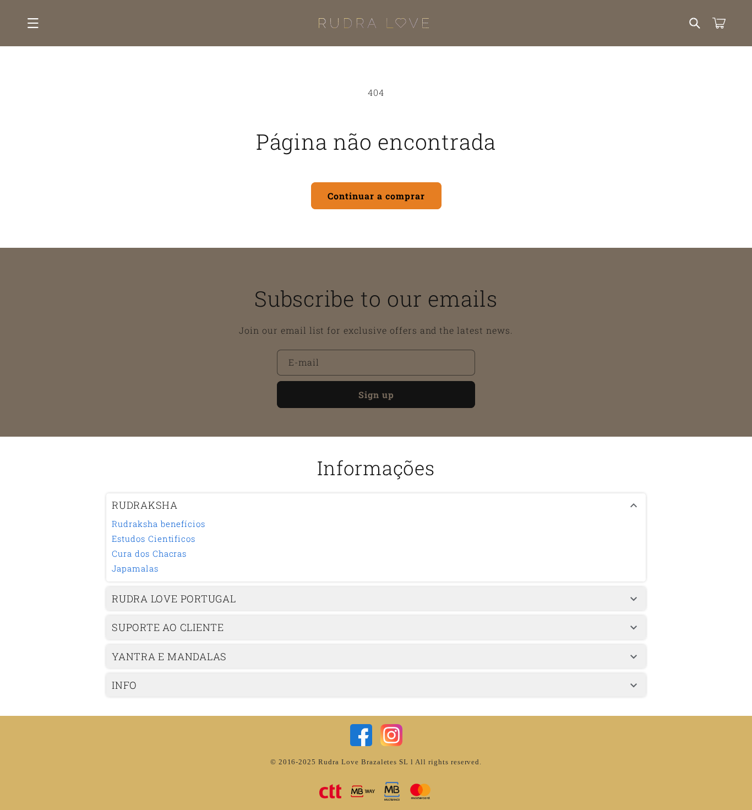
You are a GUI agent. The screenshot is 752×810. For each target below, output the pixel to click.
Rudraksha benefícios (158, 523)
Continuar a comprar (376, 196)
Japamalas (135, 568)
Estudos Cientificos (153, 538)
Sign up (376, 394)
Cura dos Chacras (149, 553)
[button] (33, 23)
